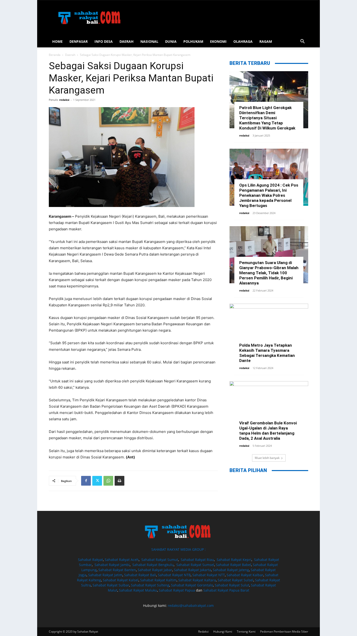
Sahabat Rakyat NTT (208, 575)
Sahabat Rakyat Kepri (234, 559)
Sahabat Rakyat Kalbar (245, 575)
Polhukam (193, 41)
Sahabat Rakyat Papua (177, 590)
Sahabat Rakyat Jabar (155, 569)
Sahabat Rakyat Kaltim (158, 580)
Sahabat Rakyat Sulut (232, 585)
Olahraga (243, 41)
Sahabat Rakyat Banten (117, 569)
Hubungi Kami (222, 631)
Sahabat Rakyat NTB (174, 575)
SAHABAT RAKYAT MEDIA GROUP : (178, 549)
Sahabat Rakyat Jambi (112, 564)
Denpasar (78, 41)
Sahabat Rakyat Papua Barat (226, 590)
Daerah (126, 41)
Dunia (171, 41)
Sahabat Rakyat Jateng (231, 569)
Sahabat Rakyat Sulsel (235, 580)
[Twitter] (97, 481)
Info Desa (103, 41)
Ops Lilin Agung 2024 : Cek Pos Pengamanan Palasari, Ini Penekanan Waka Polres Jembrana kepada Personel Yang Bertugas (268, 195)
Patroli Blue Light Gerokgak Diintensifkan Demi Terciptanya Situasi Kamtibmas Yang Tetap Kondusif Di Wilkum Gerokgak (267, 117)
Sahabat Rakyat (90, 559)
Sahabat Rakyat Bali (140, 575)
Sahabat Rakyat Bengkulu (153, 564)
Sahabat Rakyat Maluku (138, 590)
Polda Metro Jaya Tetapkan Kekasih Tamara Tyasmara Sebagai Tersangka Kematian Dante (267, 353)
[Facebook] (86, 481)
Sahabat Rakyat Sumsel (195, 564)
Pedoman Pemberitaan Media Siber (284, 631)
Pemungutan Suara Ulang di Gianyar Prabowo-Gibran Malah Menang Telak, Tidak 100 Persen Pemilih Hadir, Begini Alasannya (268, 272)
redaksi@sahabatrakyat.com (191, 605)
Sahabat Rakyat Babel (233, 564)
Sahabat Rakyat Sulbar (111, 585)
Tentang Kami (246, 631)
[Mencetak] (119, 481)
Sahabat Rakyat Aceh (122, 559)
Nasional (149, 41)
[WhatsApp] (108, 481)
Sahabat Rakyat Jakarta (192, 569)
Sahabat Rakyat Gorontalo (192, 585)
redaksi (64, 100)
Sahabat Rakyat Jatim (105, 575)
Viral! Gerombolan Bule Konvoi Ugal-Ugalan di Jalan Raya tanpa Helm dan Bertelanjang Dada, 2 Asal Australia (268, 431)
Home (57, 41)
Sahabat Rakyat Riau (197, 559)
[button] (302, 42)
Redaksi (203, 631)
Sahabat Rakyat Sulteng (150, 585)
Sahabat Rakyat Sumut (159, 559)
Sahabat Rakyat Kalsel (120, 580)
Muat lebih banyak (267, 458)
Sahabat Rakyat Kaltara (197, 580)
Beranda (54, 55)
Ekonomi (218, 41)
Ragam (265, 41)
